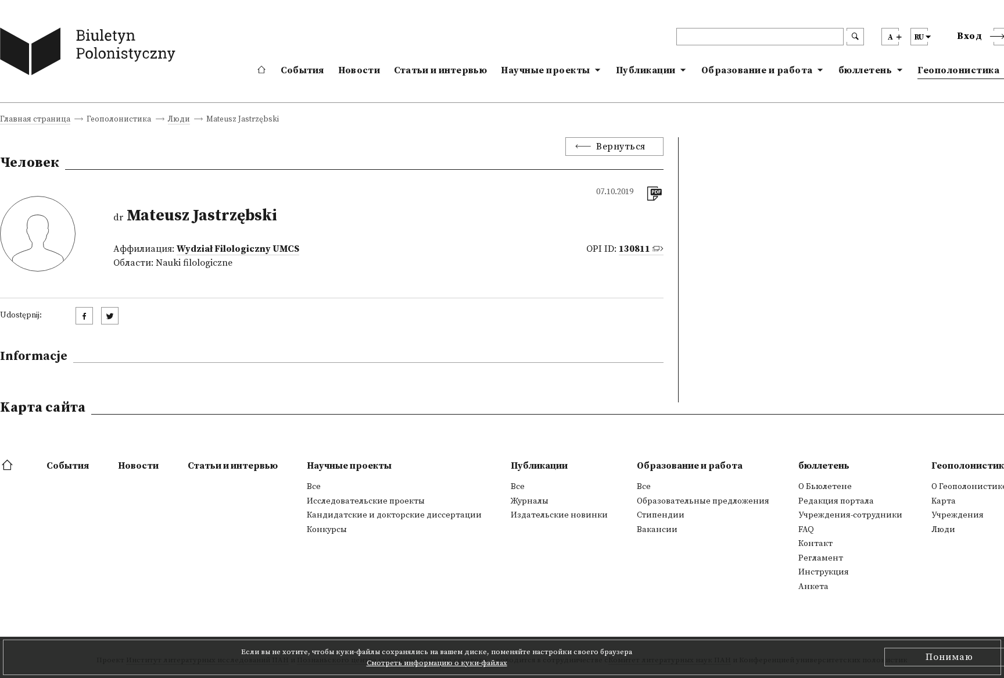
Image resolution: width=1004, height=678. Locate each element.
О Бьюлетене (825, 486)
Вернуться (621, 146)
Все (314, 486)
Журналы (529, 501)
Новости (359, 70)
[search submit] (855, 36)
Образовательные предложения (703, 501)
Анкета (813, 586)
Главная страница (35, 120)
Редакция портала (836, 501)
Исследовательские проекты (366, 501)
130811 (634, 249)
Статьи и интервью (440, 70)
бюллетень (865, 70)
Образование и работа (757, 70)
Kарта (943, 501)
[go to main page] (90, 53)
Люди (179, 120)
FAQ (806, 529)
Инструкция (823, 572)
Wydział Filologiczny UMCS (238, 249)
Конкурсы (327, 529)
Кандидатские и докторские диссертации (394, 515)
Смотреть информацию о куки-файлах (437, 663)
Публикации (646, 70)
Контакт (815, 543)
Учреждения (957, 515)
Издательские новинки (559, 515)
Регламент (820, 558)
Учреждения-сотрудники (850, 515)
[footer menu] (8, 465)
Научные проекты (545, 70)
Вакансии (657, 529)
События (302, 70)
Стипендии (660, 515)
